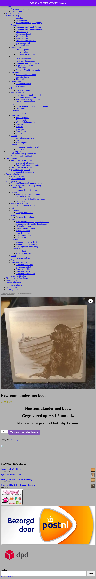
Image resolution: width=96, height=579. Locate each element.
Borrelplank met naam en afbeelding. (30, 165)
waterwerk (15, 111)
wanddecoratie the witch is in (27, 244)
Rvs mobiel (20, 86)
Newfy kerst (21, 120)
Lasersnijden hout (13, 289)
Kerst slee (20, 129)
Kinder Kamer (16, 188)
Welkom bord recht (23, 36)
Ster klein (20, 133)
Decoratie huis (16, 249)
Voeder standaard (18, 93)
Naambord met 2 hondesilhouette (29, 29)
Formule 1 (15, 210)
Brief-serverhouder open (25, 61)
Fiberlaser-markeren (14, 285)
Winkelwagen (11, 280)
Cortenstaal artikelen (14, 174)
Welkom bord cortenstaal (26, 41)
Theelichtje (20, 79)
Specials (14, 145)
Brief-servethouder (23, 59)
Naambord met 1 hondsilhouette (28, 27)
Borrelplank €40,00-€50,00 (21, 167)
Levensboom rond (18, 179)
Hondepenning (22, 20)
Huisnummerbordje (23, 84)
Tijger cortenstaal (17, 176)
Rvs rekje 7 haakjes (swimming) (28, 70)
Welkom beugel (22, 32)
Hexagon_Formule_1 (24, 213)
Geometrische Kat (23, 271)
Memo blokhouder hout (25, 201)
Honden (14, 192)
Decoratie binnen (17, 72)
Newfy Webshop (12, 16)
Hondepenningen (18, 18)
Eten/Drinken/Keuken (19, 203)
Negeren (62, 3)
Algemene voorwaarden (20, 9)
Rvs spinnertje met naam (25, 54)
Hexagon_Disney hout (25, 217)
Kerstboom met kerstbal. (25, 228)
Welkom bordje (22, 38)
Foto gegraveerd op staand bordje (24, 154)
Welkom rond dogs (23, 253)
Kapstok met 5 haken (24, 65)
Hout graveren (11, 287)
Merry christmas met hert (26, 226)
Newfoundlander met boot (21, 156)
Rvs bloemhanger (23, 90)
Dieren (13, 255)
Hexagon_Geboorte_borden (27, 190)
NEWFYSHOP (7, 577)
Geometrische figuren (19, 262)
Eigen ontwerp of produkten (17, 278)
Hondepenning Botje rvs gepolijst (29, 22)
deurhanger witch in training (27, 246)
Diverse (14, 136)
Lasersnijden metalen (14, 283)
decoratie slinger (22, 77)
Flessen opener (22, 142)
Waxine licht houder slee (25, 122)
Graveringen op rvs (13, 151)
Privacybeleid (16, 11)
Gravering (11, 294)
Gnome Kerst (21, 237)
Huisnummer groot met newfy (28, 147)
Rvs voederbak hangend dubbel (28, 102)
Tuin (13, 88)
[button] (90, 301)
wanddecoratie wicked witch (27, 242)
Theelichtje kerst (22, 118)
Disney (14, 215)
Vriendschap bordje (23, 258)
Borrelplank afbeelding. (25, 163)
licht (12, 104)
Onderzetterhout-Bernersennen (33, 199)
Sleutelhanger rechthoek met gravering (26, 185)
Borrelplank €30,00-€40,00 (21, 160)
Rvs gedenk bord (23, 45)
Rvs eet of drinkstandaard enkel (28, 95)
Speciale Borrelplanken (25, 172)
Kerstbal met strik (23, 231)
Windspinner (16, 47)
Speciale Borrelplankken (20, 170)
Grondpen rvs (21, 113)
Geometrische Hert (23, 267)
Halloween (15, 240)
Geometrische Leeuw (24, 265)
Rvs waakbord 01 (23, 43)
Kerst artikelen (16, 115)
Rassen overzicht (12, 13)
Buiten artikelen (17, 81)
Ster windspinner (22, 52)
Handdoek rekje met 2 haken (27, 63)
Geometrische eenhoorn (25, 274)
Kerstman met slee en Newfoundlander (31, 224)
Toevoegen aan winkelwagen (24, 432)
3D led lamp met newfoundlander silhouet (32, 106)
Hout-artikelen (11, 181)
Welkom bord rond (23, 34)
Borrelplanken (11, 158)
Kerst (13, 219)
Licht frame (20, 108)
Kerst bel (19, 127)
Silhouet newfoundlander (26, 75)
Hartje (18, 140)
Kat (12, 208)
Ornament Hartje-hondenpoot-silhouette (26, 183)
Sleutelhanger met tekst (25, 138)
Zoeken (4, 570)
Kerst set (19, 124)
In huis (13, 56)
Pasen (13, 260)
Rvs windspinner (22, 50)
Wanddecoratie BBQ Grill (26, 206)
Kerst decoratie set (23, 233)
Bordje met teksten (18, 276)
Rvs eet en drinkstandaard (26, 97)
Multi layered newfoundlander (28, 194)
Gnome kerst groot (23, 235)
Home (8, 7)
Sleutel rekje (21, 68)
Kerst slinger (21, 131)
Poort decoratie (22, 149)
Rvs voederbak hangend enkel (28, 99)
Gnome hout (21, 251)
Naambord (15, 25)
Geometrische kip (23, 269)
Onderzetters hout (23, 197)
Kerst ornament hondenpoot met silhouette (32, 222)
